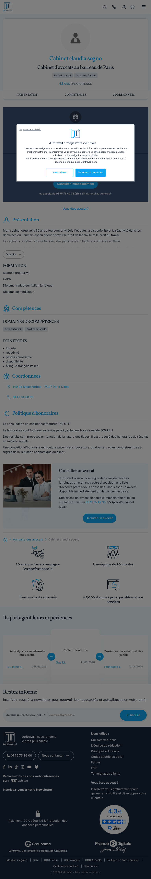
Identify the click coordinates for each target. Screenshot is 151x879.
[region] (75, 153)
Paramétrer (60, 172)
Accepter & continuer (90, 172)
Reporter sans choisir (30, 129)
